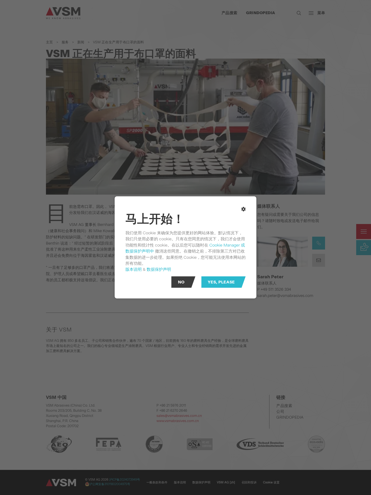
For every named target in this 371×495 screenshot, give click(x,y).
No (181, 282)
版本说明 (133, 269)
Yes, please (221, 282)
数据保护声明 (159, 269)
